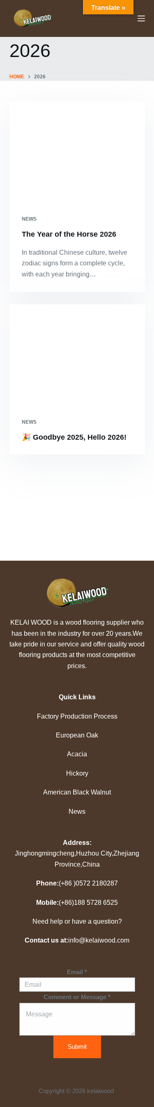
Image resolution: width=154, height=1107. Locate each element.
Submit (77, 1046)
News (77, 811)
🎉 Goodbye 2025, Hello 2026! (74, 437)
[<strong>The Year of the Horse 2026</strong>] (77, 152)
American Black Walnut (77, 792)
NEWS (29, 219)
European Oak (77, 735)
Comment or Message (77, 996)
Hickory (77, 773)
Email (77, 971)
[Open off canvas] (141, 18)
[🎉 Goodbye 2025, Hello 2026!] (77, 355)
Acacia (77, 754)
